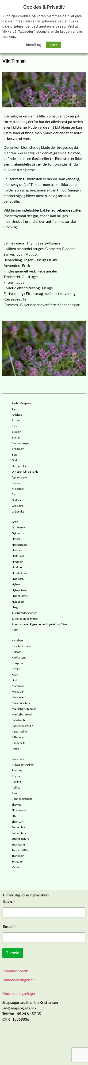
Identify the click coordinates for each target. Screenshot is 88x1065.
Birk (14, 426)
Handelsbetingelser (18, 979)
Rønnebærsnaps (22, 798)
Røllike (16, 787)
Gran (15, 522)
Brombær (18, 448)
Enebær (17, 483)
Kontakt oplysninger (18, 993)
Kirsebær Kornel (22, 646)
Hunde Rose (19, 573)
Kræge (16, 669)
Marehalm (18, 686)
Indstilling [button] (33, 45)
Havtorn (17, 550)
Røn (14, 793)
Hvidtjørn (18, 578)
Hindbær (17, 561)
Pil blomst (18, 737)
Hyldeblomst (19, 596)
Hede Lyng (18, 556)
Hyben (16, 584)
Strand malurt (20, 838)
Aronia (16, 420)
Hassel (16, 539)
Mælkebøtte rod (22, 714)
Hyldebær (18, 601)
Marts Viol (18, 691)
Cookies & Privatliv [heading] (44, 7)
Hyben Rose (19, 590)
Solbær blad (19, 827)
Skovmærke (19, 810)
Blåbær (16, 431)
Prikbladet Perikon (23, 764)
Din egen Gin (19, 466)
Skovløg (16, 804)
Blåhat (16, 437)
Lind (14, 680)
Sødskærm (18, 844)
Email (9, 926)
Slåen (15, 816)
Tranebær (18, 855)
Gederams (18, 500)
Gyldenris (18, 533)
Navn (9, 901)
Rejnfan (16, 776)
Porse (15, 748)
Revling (16, 781)
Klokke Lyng (19, 657)
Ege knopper (19, 477)
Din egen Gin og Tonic (25, 471)
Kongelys (17, 663)
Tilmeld (13, 953)
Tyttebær (17, 861)
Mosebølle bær (21, 703)
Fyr (14, 494)
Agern (15, 409)
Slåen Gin (17, 821)
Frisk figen (18, 488)
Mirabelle (17, 697)
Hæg (15, 607)
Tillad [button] (53, 45)
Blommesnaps (20, 443)
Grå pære (17, 505)
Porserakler (19, 759)
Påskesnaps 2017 (22, 726)
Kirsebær (17, 640)
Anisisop (17, 414)
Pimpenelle (18, 743)
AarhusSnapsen (21, 403)
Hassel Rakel (19, 544)
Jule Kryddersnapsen (25, 613)
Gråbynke (18, 511)
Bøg (14, 454)
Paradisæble (19, 720)
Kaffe (15, 630)
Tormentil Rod (20, 850)
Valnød (16, 867)
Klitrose (16, 652)
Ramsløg (17, 770)
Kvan (15, 674)
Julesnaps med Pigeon (25, 618)
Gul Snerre (18, 527)
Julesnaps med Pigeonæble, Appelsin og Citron (40, 624)
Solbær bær (19, 833)
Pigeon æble (19, 731)
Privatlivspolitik (15, 971)
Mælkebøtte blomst (24, 709)
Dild (14, 460)
